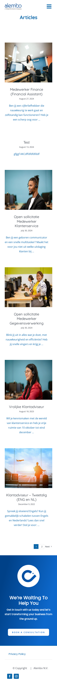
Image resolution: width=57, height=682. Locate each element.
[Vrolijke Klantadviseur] (28, 380)
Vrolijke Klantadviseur (26, 407)
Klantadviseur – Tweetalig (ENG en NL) (26, 497)
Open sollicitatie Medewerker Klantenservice (26, 221)
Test (26, 142)
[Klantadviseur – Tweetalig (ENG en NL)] (28, 468)
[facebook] (9, 676)
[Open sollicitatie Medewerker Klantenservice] (28, 190)
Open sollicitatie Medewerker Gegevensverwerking (27, 318)
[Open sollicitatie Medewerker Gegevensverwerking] (28, 287)
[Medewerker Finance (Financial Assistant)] (28, 62)
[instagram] (16, 676)
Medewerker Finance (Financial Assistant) (26, 91)
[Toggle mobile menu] (49, 6)
